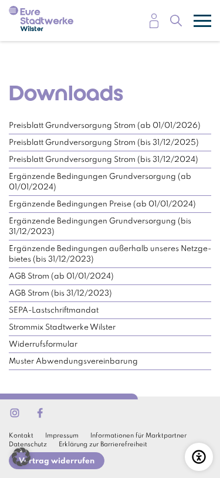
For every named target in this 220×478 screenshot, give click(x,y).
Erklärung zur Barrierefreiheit (103, 444)
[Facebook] (40, 413)
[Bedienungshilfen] (199, 457)
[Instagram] (15, 413)
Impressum (62, 435)
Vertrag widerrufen (56, 461)
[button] (21, 457)
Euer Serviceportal (154, 20)
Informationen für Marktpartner (138, 435)
